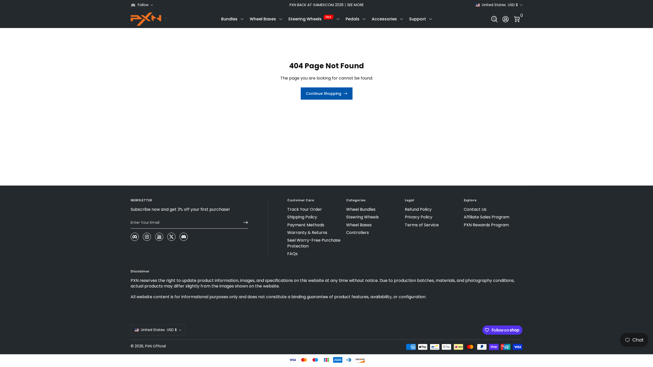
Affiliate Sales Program (486, 217)
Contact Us (475, 209)
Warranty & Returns (307, 232)
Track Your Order (304, 209)
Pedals (352, 19)
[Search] (494, 19)
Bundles (229, 19)
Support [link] (417, 19)
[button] (494, 19)
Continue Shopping (323, 93)
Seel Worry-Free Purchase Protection (314, 243)
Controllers (357, 232)
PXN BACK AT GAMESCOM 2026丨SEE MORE (327, 5)
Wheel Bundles (360, 209)
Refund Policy (418, 209)
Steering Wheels (309, 18)
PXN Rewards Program (486, 225)
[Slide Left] (249, 5)
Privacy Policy (418, 217)
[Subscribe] (243, 222)
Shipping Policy (302, 217)
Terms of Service (422, 225)
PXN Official (155, 346)
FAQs (292, 254)
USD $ (500, 5)
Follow (143, 5)
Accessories (384, 19)
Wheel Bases (263, 19)
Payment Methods (305, 225)
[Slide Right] (404, 5)
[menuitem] (314, 209)
